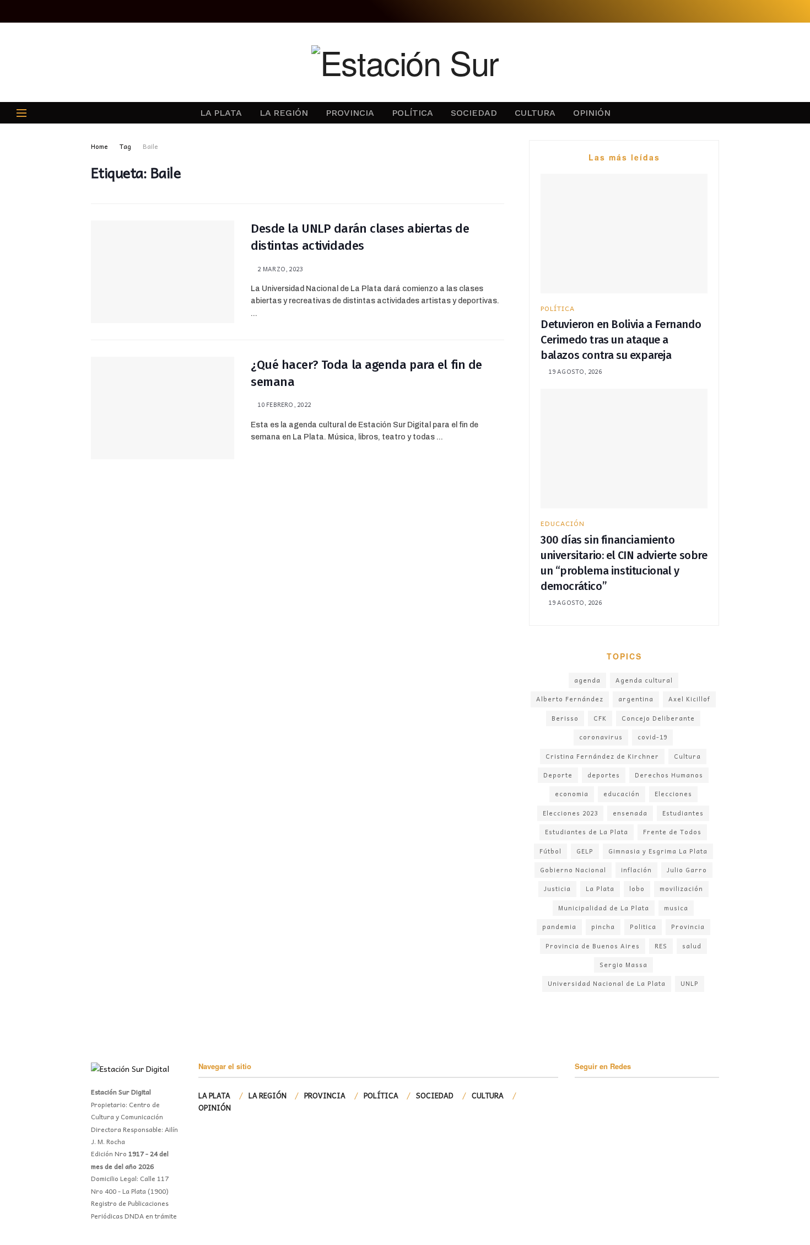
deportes (603, 775)
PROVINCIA (350, 113)
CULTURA (535, 113)
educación (621, 793)
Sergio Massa (623, 964)
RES (661, 946)
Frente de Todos (672, 831)
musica (676, 908)
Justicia (557, 888)
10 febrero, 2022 (283, 404)
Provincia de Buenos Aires (593, 946)
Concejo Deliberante (658, 718)
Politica (643, 926)
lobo (637, 888)
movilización (681, 888)
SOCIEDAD (474, 113)
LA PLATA (221, 113)
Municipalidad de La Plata (603, 908)
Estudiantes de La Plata (586, 831)
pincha (603, 926)
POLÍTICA (412, 113)
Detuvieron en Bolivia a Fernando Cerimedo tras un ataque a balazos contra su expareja (621, 340)
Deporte (558, 775)
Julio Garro (687, 869)
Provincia (688, 926)
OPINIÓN (592, 113)
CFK (600, 718)
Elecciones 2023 (570, 813)
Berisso (565, 718)
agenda (587, 680)
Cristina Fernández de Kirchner (602, 756)
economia (571, 793)
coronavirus (601, 737)
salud (691, 946)
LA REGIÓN (284, 113)
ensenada (630, 813)
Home (99, 146)
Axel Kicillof (689, 699)
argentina (636, 699)
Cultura (687, 756)
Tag (125, 146)
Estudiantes (683, 813)
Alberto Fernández (569, 699)
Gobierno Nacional (573, 869)
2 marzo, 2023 (279, 268)
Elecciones (673, 793)
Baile (150, 146)
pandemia (559, 926)
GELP (584, 851)
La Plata (600, 888)
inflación (636, 869)
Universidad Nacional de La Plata (607, 983)
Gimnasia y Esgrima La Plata (658, 851)
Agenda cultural (644, 680)
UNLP (690, 983)
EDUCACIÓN (563, 523)
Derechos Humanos (669, 775)
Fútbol (550, 851)
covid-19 (652, 737)
